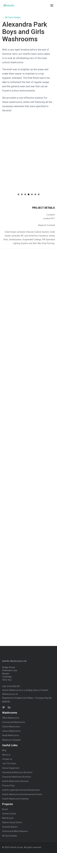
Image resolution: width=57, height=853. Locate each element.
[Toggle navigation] (45, 5)
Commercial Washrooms (13, 722)
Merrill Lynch (8, 818)
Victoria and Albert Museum (15, 831)
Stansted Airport (10, 827)
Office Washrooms (10, 718)
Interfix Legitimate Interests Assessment (21, 790)
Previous (7, 174)
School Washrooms (11, 726)
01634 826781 (13, 686)
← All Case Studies (11, 17)
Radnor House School (12, 822)
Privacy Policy (8, 785)
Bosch (5, 809)
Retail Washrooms (10, 735)
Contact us (7, 759)
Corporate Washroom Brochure (16, 777)
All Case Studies (9, 836)
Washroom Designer (11, 740)
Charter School (9, 813)
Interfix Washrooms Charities (15, 799)
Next (50, 174)
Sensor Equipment (10, 768)
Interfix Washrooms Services (15, 781)
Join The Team (9, 763)
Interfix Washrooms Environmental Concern (22, 794)
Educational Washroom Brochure (17, 772)
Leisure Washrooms (11, 731)
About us (6, 755)
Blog (4, 750)
